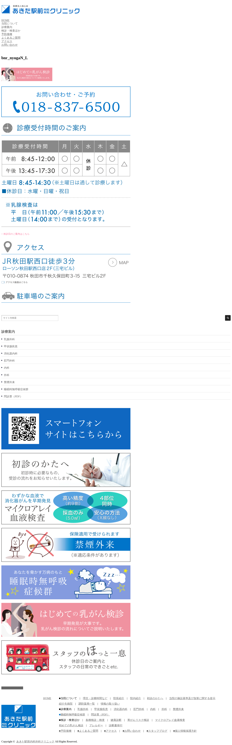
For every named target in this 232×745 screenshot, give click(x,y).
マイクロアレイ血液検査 (170, 720)
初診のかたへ (155, 698)
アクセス (6, 41)
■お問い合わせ (132, 730)
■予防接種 (65, 730)
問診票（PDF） (13, 396)
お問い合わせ (9, 44)
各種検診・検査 (95, 720)
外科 (6, 375)
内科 (6, 367)
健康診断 (116, 720)
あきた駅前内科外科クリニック (35, 741)
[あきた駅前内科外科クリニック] (40, 12)
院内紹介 (135, 698)
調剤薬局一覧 (86, 703)
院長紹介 (118, 698)
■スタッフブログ (157, 730)
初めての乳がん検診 (71, 725)
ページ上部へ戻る (12, 687)
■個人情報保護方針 (185, 730)
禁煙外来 (9, 382)
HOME (5, 20)
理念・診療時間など (95, 698)
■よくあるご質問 (87, 730)
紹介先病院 (66, 703)
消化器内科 (10, 353)
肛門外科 (9, 360)
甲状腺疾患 (10, 346)
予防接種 (6, 34)
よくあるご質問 (10, 37)
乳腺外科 (9, 339)
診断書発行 (115, 725)
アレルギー (96, 725)
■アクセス (110, 730)
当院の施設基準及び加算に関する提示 (192, 698)
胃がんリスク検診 (138, 720)
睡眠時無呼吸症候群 (16, 389)
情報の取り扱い (110, 703)
